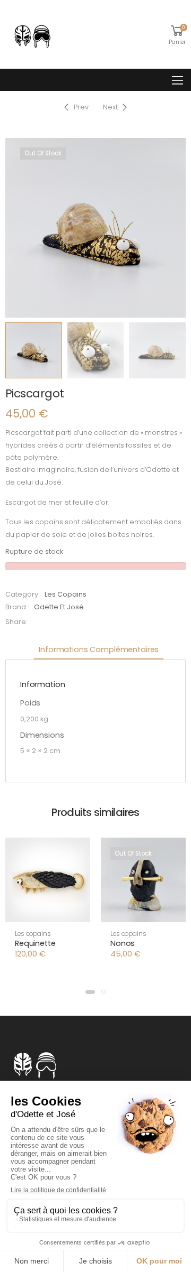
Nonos (122, 943)
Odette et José (59, 606)
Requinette (35, 943)
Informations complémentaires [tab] (99, 649)
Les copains (65, 594)
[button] (48, 912)
